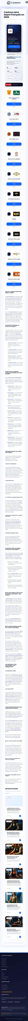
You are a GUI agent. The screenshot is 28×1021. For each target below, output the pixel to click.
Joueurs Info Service (4, 987)
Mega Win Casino (11, 437)
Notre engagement (4, 985)
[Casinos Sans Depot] (13, 4)
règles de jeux (17, 737)
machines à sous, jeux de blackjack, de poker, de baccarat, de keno (14, 655)
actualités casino (8, 736)
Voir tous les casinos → (4, 966)
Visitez (14, 103)
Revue (14, 106)
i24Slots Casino (11, 442)
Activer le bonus (13, 46)
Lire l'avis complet (14, 49)
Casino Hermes (11, 392)
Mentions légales (4, 978)
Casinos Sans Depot (20, 1018)
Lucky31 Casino (3, 964)
